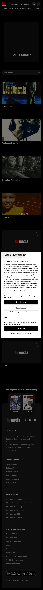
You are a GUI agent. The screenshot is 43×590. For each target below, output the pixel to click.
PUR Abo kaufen (21, 328)
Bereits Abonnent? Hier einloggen (21, 333)
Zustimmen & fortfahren (21, 302)
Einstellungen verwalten (21, 308)
